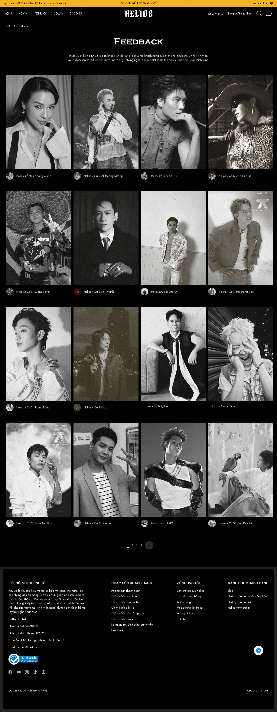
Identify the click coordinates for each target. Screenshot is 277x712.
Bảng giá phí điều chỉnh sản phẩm (132, 624)
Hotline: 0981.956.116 (20, 3)
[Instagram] (27, 671)
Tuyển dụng (184, 602)
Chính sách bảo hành (124, 602)
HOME (7, 26)
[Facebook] (10, 671)
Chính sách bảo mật (123, 619)
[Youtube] (19, 671)
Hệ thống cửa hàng (258, 3)
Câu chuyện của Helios (190, 590)
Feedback (23, 26)
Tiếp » (149, 545)
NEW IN (23, 13)
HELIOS (22, 690)
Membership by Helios (190, 607)
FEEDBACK (40, 13)
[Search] (259, 13)
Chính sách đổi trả (122, 607)
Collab (181, 619)
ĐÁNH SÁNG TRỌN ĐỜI (138, 3)
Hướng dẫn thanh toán (125, 590)
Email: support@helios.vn (53, 3)
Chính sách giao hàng (124, 596)
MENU (8, 13)
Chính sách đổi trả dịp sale (128, 613)
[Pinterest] (43, 671)
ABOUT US (253, 690)
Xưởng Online (185, 613)
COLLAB (58, 13)
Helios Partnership (239, 607)
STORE (265, 690)
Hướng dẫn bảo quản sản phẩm (247, 596)
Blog (230, 590)
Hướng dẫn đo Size (240, 602)
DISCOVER (76, 13)
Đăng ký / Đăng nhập (239, 13)
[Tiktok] (35, 671)
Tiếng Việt (214, 14)
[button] (258, 650)
